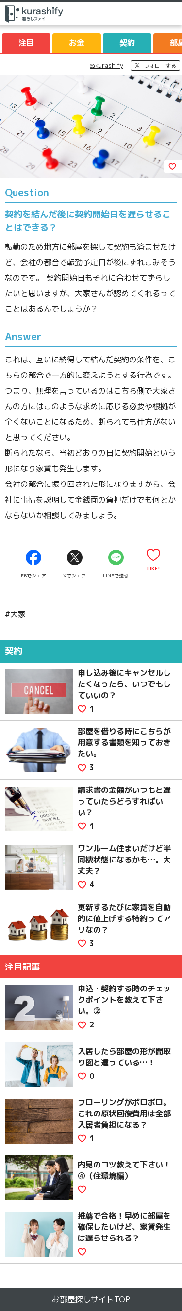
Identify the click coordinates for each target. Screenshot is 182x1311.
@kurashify (106, 65)
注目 (26, 42)
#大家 (15, 614)
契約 (127, 42)
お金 (76, 42)
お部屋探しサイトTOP (91, 1299)
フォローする (160, 66)
